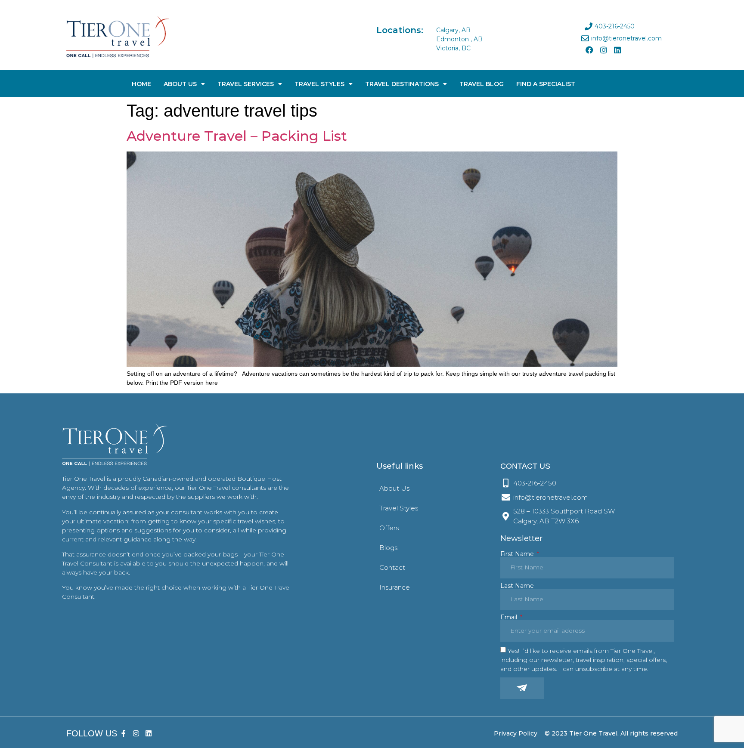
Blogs (388, 548)
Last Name (517, 586)
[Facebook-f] (124, 733)
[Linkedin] (617, 50)
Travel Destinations (402, 84)
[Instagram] (603, 50)
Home (141, 84)
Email (509, 617)
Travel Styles (319, 84)
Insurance (394, 587)
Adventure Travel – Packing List (237, 135)
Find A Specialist (545, 84)
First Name (518, 554)
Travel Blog (481, 84)
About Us (180, 84)
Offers (389, 528)
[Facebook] (589, 50)
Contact (392, 567)
